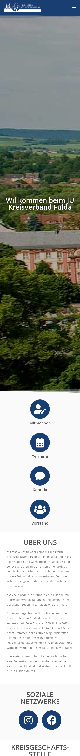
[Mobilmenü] (74, 7)
